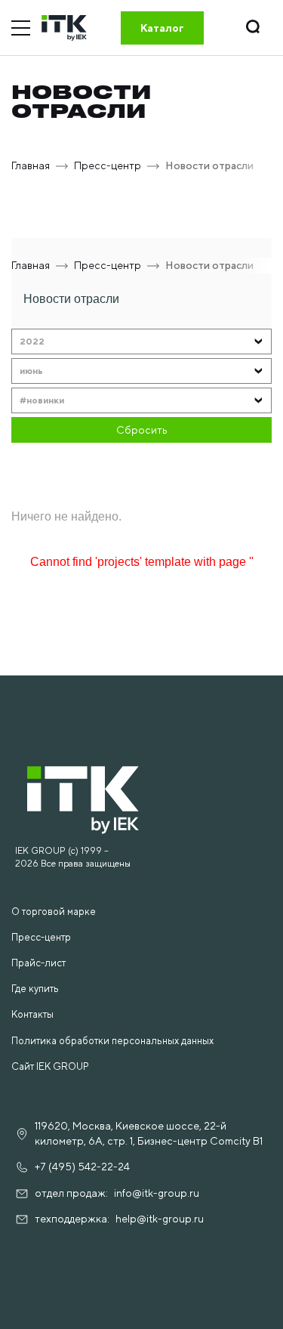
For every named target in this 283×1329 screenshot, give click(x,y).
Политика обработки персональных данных (112, 1040)
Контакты (32, 1014)
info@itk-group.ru (156, 1193)
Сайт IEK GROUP (50, 1066)
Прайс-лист (38, 963)
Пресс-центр (41, 937)
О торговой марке (53, 911)
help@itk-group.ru (159, 1219)
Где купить (35, 988)
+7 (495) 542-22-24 (82, 1167)
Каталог (162, 28)
